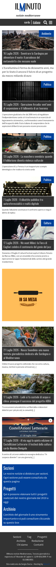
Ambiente (46, 33)
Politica (47, 84)
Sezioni (8, 468)
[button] (45, 22)
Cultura (47, 223)
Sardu (27, 22)
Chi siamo (22, 544)
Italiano (36, 22)
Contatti (38, 544)
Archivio (9, 509)
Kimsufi (46, 564)
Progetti (9, 488)
